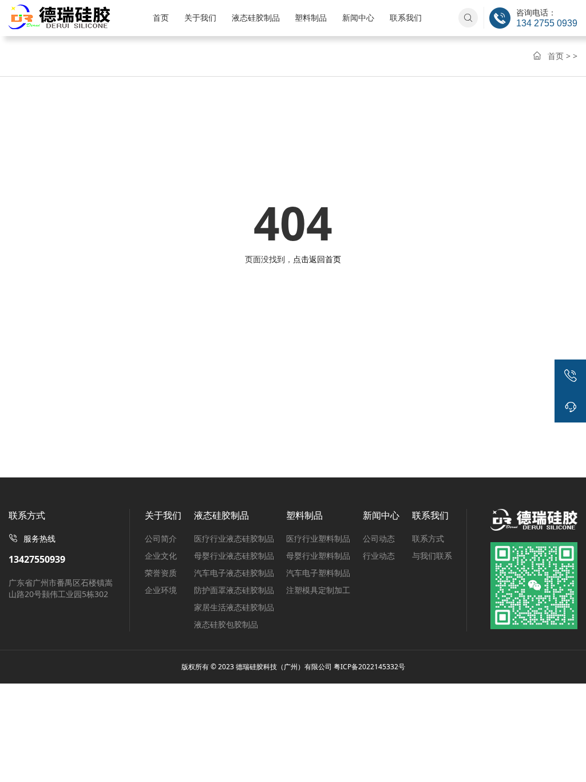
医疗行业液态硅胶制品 (234, 538)
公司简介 (161, 538)
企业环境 (161, 589)
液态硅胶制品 (256, 17)
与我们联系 (432, 555)
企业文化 (161, 555)
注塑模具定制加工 (318, 589)
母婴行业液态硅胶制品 (234, 555)
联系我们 (406, 17)
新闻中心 (358, 17)
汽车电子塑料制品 (318, 572)
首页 (161, 17)
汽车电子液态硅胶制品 (234, 572)
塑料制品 (311, 17)
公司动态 (379, 538)
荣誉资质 (161, 572)
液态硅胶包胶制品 (226, 624)
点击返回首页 (317, 259)
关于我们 (200, 17)
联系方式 (428, 538)
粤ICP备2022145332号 (369, 667)
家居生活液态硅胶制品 (234, 607)
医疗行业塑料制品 (318, 538)
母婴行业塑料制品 (318, 555)
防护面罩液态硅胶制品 (234, 589)
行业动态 (379, 555)
